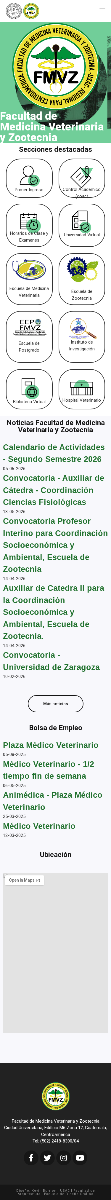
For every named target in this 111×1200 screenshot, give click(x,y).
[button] (55, 703)
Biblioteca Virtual (29, 401)
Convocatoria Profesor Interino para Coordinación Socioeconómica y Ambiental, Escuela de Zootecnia (55, 545)
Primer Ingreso (29, 189)
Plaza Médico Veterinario (51, 745)
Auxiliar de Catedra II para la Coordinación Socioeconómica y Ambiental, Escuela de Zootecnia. (53, 612)
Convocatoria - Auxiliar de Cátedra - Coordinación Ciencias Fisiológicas (53, 490)
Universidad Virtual (82, 234)
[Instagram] (63, 1157)
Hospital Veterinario (81, 400)
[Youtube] (80, 1157)
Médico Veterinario (39, 826)
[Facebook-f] (31, 1157)
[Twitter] (47, 1157)
